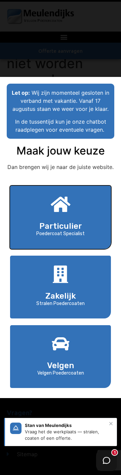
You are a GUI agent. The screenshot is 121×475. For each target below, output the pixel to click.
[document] (60, 237)
